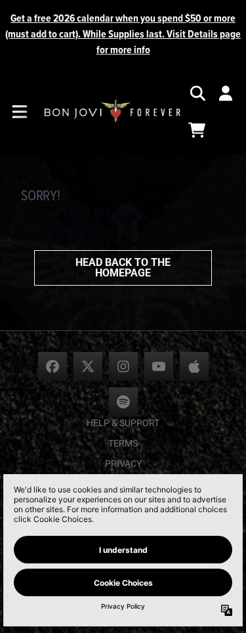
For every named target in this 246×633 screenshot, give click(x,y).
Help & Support (123, 423)
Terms (123, 443)
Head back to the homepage (123, 267)
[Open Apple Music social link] (194, 366)
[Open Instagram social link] (123, 366)
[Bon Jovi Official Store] (112, 112)
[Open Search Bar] (196, 93)
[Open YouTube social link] (158, 366)
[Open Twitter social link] (87, 366)
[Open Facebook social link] (52, 366)
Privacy (123, 463)
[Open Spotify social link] (123, 401)
